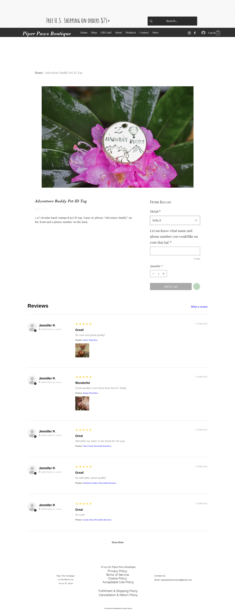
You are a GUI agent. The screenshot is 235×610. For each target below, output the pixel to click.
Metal (155, 211)
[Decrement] (153, 273)
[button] (218, 33)
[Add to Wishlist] (196, 286)
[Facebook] (195, 33)
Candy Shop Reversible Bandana (97, 520)
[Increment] (163, 273)
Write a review (199, 306)
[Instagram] (189, 33)
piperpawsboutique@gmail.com (176, 580)
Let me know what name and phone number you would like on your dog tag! (174, 236)
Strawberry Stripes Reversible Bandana (99, 483)
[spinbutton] (158, 273)
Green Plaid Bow (90, 340)
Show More (118, 542)
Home (39, 73)
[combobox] (175, 220)
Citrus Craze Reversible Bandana (97, 446)
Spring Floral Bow (90, 393)
